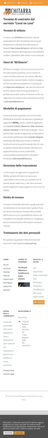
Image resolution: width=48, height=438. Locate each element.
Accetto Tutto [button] (19, 433)
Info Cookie (8, 433)
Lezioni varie (8, 279)
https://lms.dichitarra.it (15, 87)
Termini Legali (8, 374)
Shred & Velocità (6, 274)
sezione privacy (30, 243)
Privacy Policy (8, 370)
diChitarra (19, 37)
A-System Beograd (36, 137)
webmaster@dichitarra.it (14, 101)
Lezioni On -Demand (8, 288)
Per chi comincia (6, 266)
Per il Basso (7, 283)
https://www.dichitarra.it (19, 48)
